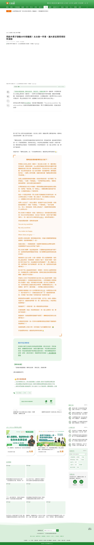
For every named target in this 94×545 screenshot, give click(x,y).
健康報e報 (40, 530)
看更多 (85, 404)
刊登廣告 (25, 540)
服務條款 (41, 540)
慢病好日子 (56, 7)
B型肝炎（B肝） (74, 462)
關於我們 (63, 540)
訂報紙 (59, 540)
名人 (71, 7)
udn (7, 32)
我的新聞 (81, 3)
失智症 (82, 459)
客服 (32, 540)
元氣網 (10, 32)
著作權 (45, 540)
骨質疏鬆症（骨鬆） (74, 459)
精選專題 (43, 536)
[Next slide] (63, 439)
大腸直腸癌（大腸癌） (75, 457)
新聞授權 (36, 540)
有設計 (66, 3)
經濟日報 (55, 3)
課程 (36, 7)
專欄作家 (62, 536)
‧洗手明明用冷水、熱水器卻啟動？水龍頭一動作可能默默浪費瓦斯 (35, 381)
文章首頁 (57, 536)
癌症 (62, 7)
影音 (31, 7)
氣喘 (78, 467)
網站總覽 (68, 540)
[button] (87, 7)
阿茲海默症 (27, 103)
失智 (46, 7)
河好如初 (61, 3)
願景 (76, 3)
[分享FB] (7, 92)
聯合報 (50, 3)
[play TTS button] (19, 86)
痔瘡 (83, 457)
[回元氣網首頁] (12, 3)
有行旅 (71, 3)
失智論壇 (17, 7)
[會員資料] (85, 3)
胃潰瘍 (80, 464)
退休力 (41, 7)
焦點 (7, 7)
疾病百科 (48, 536)
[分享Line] (7, 96)
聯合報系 (54, 540)
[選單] (87, 3)
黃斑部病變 (72, 467)
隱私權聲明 (49, 540)
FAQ (29, 540)
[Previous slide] (8, 439)
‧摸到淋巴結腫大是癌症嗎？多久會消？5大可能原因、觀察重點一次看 (36, 386)
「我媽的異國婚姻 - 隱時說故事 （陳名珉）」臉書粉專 (29, 91)
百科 (27, 7)
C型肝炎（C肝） (74, 464)
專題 (75, 7)
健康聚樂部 (38, 536)
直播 (9, 444)
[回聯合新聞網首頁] (7, 3)
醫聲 (50, 7)
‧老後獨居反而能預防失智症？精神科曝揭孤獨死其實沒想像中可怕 (35, 384)
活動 (80, 7)
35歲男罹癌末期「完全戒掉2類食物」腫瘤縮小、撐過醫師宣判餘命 (30, 11)
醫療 (23, 7)
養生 (11, 7)
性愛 (67, 7)
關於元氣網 (32, 536)
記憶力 (41, 217)
